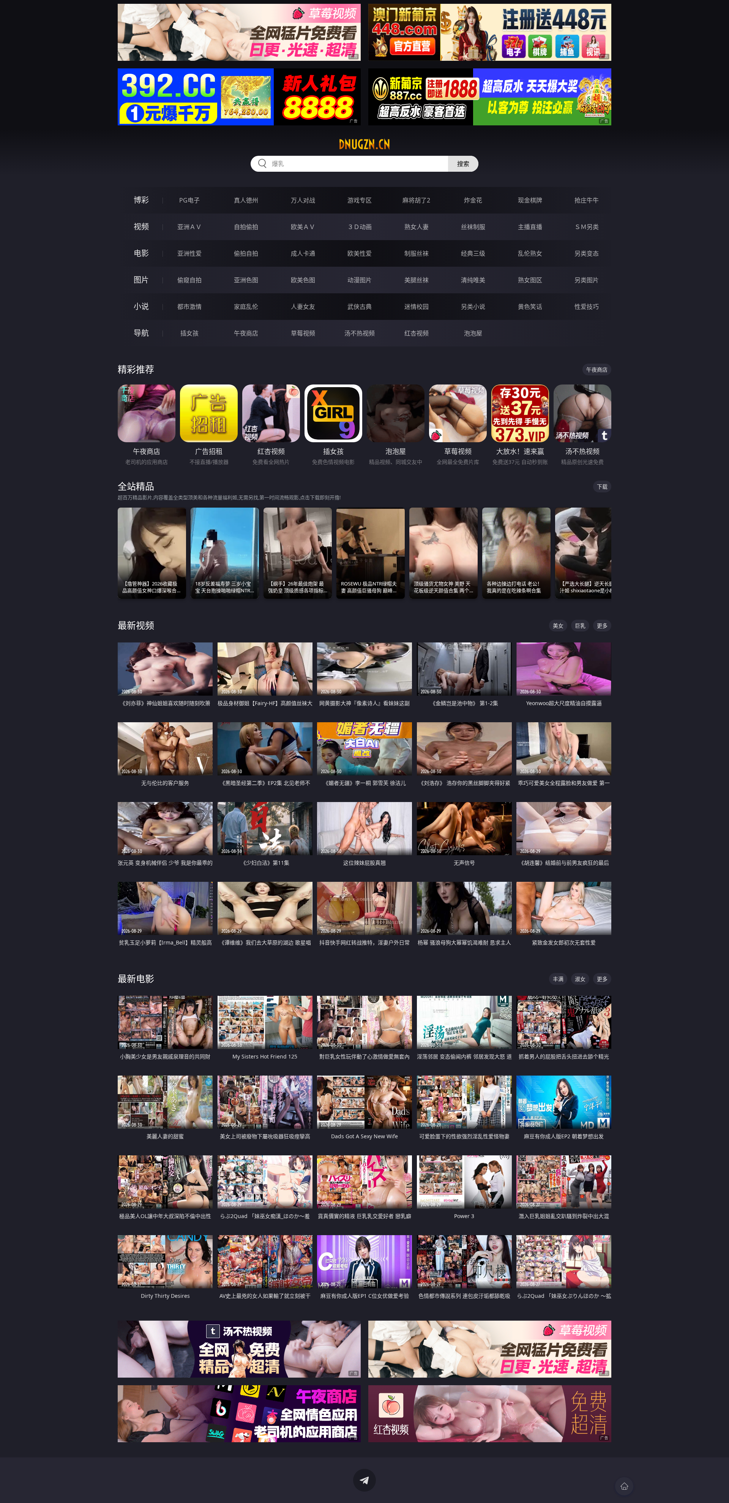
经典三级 (473, 253)
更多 (602, 625)
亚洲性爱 (189, 253)
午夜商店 (246, 333)
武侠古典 (359, 306)
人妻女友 (303, 306)
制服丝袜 (416, 253)
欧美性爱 (359, 253)
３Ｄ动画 (359, 227)
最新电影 (136, 978)
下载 (602, 486)
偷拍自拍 (246, 253)
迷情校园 (416, 306)
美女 (558, 625)
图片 (141, 280)
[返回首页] (624, 1486)
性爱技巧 (586, 306)
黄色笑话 (530, 306)
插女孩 (189, 333)
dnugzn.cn (364, 144)
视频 (141, 226)
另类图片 (586, 280)
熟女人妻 (416, 227)
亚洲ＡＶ (189, 227)
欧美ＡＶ (303, 227)
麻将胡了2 (416, 200)
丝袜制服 (473, 227)
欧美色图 (303, 280)
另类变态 (586, 253)
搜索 (463, 164)
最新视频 (136, 625)
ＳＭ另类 (586, 227)
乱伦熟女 (530, 253)
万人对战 (303, 200)
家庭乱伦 (246, 306)
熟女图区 (530, 280)
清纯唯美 (473, 280)
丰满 (558, 978)
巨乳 (580, 625)
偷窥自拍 (189, 280)
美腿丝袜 (416, 280)
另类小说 (473, 306)
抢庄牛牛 (586, 200)
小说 (141, 306)
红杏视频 (416, 333)
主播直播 (530, 227)
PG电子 (189, 200)
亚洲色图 (246, 280)
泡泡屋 (473, 333)
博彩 (141, 200)
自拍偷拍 (246, 227)
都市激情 (189, 306)
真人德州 (246, 200)
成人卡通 (303, 253)
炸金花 (473, 200)
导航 (141, 333)
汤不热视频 (359, 333)
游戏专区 (359, 200)
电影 (141, 253)
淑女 (580, 978)
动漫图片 (359, 280)
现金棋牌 (530, 200)
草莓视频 (303, 333)
